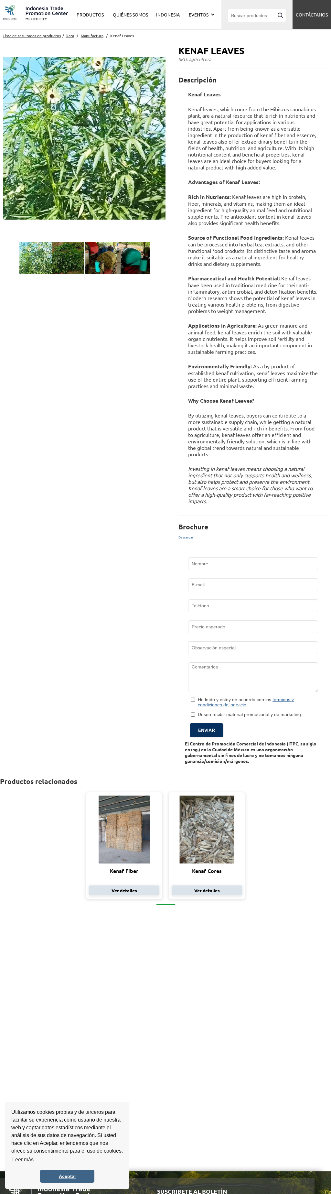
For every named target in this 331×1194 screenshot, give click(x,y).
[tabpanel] (124, 845)
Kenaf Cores (207, 870)
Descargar (185, 537)
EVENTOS (198, 14)
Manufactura (92, 35)
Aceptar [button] (67, 1176)
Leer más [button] (23, 1159)
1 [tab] (165, 904)
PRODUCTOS (90, 14)
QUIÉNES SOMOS (130, 14)
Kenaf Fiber (124, 870)
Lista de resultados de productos (32, 35)
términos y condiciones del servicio (246, 702)
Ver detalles (124, 890)
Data (70, 35)
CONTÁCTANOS (312, 14)
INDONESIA (168, 14)
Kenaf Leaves (122, 35)
